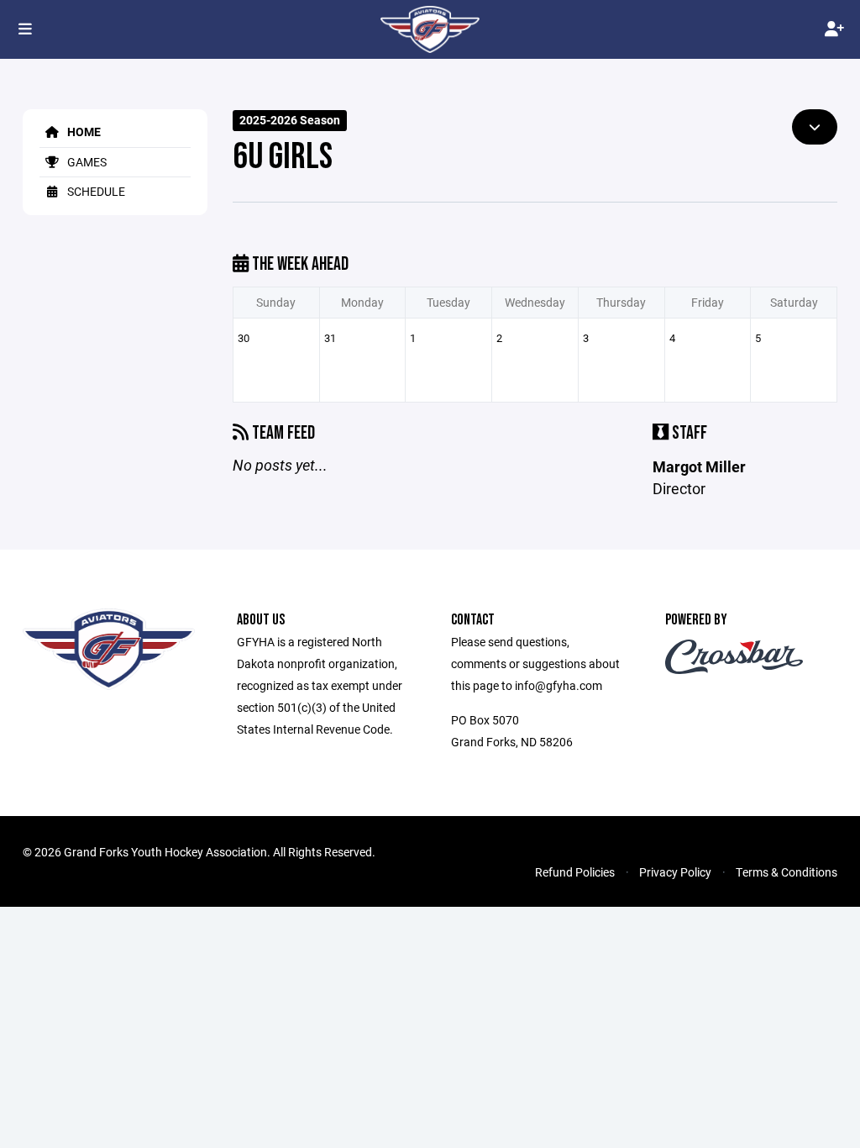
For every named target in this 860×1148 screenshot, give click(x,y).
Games (86, 162)
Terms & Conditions (786, 872)
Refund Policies (575, 872)
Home (83, 132)
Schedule (95, 191)
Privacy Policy (675, 872)
